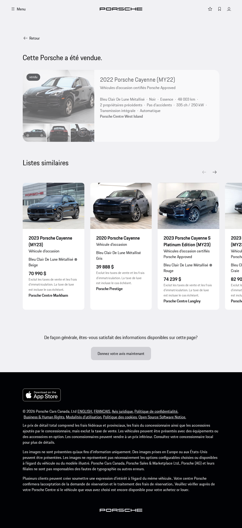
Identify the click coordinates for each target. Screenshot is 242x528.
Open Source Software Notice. (162, 417)
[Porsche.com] (121, 9)
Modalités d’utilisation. (84, 417)
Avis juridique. (123, 411)
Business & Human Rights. (44, 417)
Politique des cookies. (120, 417)
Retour (34, 38)
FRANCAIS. (102, 411)
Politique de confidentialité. (156, 411)
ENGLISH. (85, 411)
